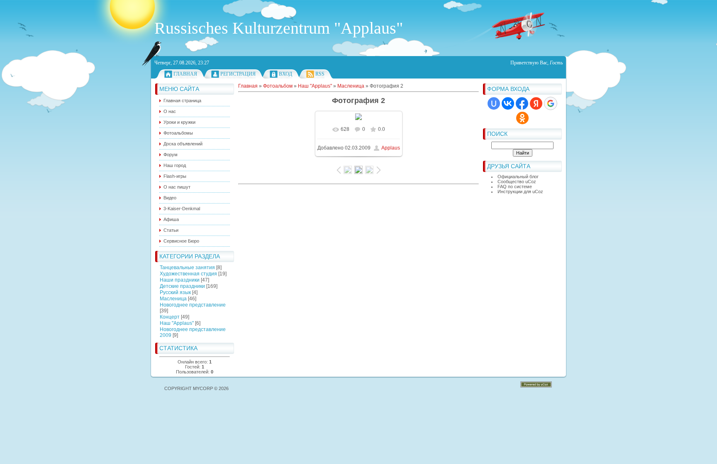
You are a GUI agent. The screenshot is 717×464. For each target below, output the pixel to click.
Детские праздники (182, 286)
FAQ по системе (515, 186)
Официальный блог (518, 176)
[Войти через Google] (550, 103)
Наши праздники (180, 280)
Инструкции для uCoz (520, 191)
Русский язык (175, 292)
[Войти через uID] (494, 103)
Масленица (173, 299)
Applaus (390, 148)
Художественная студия (188, 274)
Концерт (170, 317)
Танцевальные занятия (187, 267)
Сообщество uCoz (517, 181)
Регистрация (238, 74)
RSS (319, 74)
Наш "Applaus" (177, 323)
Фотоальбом (278, 86)
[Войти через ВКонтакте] (508, 103)
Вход (285, 74)
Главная (185, 74)
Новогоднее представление (193, 305)
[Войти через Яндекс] (536, 103)
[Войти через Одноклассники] (522, 118)
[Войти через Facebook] (522, 103)
